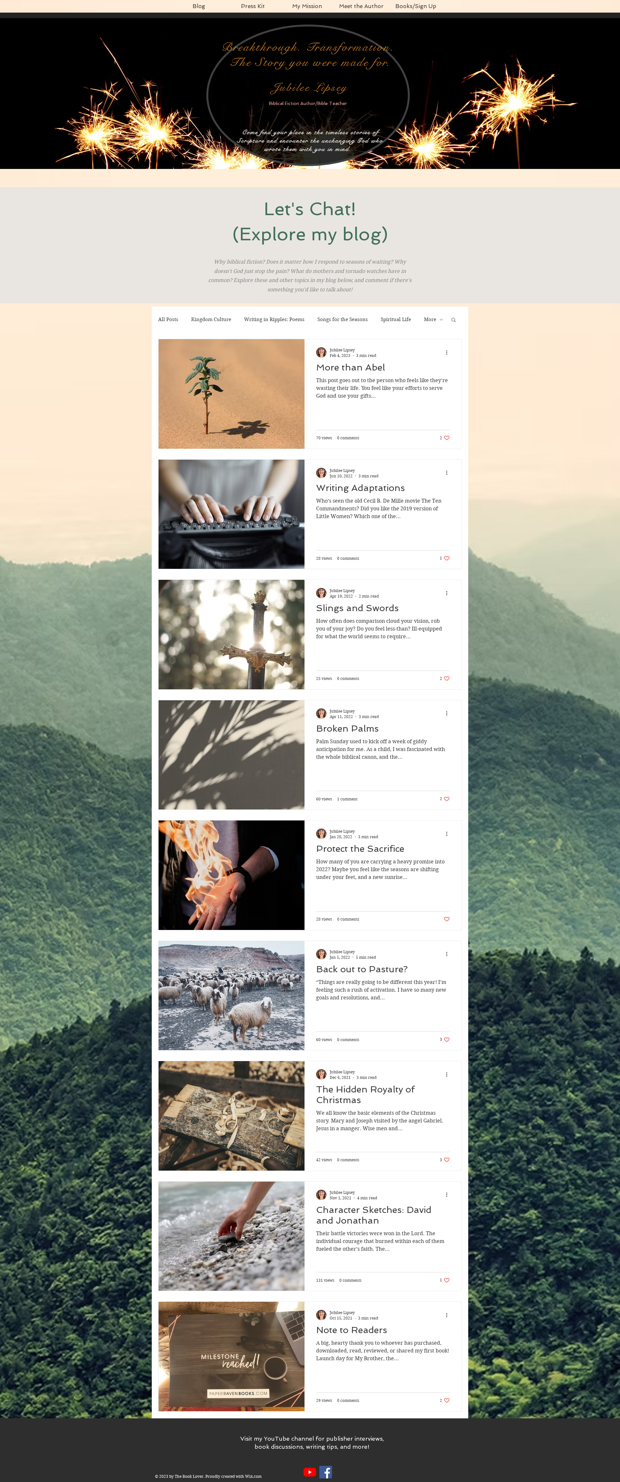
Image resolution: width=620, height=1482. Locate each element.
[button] (453, 320)
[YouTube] (310, 1472)
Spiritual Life (396, 319)
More (430, 319)
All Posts (168, 319)
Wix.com (253, 1476)
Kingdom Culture (211, 319)
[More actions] (449, 352)
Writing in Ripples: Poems (274, 319)
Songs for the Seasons (342, 319)
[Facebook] (325, 1472)
